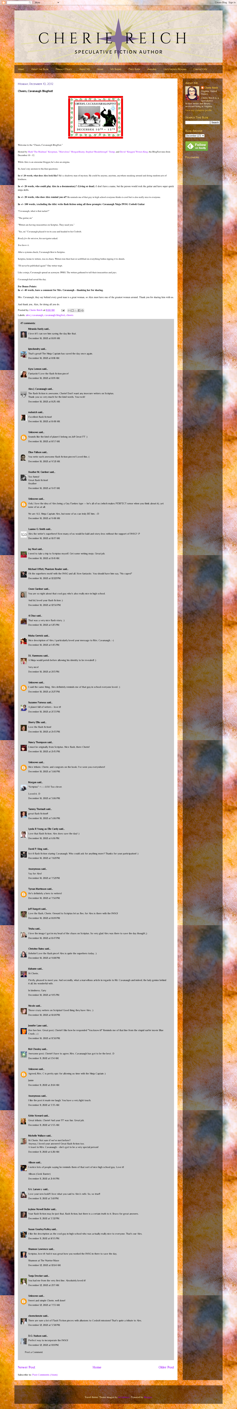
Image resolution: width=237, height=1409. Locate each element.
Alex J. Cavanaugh (37, 388)
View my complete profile (198, 110)
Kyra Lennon (34, 368)
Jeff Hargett (34, 908)
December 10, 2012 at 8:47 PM (44, 938)
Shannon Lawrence (38, 1249)
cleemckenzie (35, 1315)
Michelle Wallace (37, 1135)
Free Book (134, 69)
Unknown (33, 432)
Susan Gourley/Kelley (39, 1229)
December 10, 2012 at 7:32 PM (44, 878)
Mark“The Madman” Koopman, (43, 151)
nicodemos (124, 1397)
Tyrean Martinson (37, 888)
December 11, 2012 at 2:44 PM (43, 1178)
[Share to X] (76, 310)
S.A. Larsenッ (35, 1189)
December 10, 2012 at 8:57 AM (44, 441)
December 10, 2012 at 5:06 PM (44, 818)
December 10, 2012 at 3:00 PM (44, 771)
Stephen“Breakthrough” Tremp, (100, 151)
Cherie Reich (211, 87)
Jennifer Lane (35, 1025)
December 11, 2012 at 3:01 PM (43, 1198)
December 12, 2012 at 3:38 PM (44, 1325)
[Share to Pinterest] (82, 310)
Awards (151, 69)
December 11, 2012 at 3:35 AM (43, 1105)
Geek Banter (43, 1173)
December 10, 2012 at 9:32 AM (44, 461)
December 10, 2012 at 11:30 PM (44, 1038)
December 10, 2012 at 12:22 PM (44, 578)
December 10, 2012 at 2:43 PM (44, 731)
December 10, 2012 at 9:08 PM (44, 957)
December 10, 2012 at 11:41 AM (43, 558)
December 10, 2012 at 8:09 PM (44, 918)
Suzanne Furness (37, 702)
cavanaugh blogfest (54, 315)
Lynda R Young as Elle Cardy (43, 828)
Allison (31, 1162)
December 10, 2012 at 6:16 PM (43, 838)
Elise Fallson (34, 452)
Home (21, 69)
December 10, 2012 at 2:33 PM (44, 711)
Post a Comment (34, 1352)
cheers (69, 315)
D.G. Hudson (34, 1335)
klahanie (32, 968)
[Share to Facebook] (79, 310)
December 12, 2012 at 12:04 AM (44, 1265)
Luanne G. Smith (36, 529)
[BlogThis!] (72, 310)
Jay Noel (32, 549)
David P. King (35, 848)
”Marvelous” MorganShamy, (71, 151)
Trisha (31, 928)
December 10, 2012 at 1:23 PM (43, 624)
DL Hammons (35, 655)
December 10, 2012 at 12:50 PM (44, 605)
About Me (84, 69)
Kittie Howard (35, 1115)
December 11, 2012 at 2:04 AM (43, 1085)
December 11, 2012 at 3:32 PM (43, 1218)
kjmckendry (34, 348)
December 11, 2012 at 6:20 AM (43, 1151)
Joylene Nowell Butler (39, 1209)
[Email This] (69, 310)
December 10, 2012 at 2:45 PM (44, 751)
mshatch (32, 412)
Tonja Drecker (35, 1275)
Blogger (148, 1397)
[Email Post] (62, 310)
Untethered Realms (175, 69)
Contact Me (200, 69)
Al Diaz (32, 615)
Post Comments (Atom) (45, 1374)
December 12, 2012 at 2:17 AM (43, 1285)
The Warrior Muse (50, 1260)
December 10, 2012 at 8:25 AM (44, 401)
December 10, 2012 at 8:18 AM (43, 358)
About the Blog (39, 69)
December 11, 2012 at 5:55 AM (43, 1125)
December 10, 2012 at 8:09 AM (44, 338)
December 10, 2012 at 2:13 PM (43, 671)
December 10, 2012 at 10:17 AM (44, 538)
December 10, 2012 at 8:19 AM (43, 378)
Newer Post (26, 1367)
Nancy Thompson (37, 742)
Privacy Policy (64, 69)
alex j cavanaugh (34, 315)
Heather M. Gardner (38, 472)
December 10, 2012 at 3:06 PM (44, 798)
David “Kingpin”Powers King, (134, 151)
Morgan (32, 782)
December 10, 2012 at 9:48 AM (44, 518)
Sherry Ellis (34, 722)
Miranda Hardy (36, 328)
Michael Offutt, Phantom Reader (45, 569)
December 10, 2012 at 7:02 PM (44, 858)
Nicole (31, 1005)
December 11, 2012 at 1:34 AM (43, 1058)
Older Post (166, 1367)
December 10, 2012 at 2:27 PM (44, 691)
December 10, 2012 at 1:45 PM (43, 644)
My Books (116, 69)
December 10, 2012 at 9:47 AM (44, 488)
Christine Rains (36, 948)
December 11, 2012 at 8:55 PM (43, 1238)
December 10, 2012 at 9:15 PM (43, 995)
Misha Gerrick (35, 635)
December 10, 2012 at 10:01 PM (44, 1015)
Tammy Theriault (36, 809)
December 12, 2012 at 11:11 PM (43, 1345)
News (100, 69)
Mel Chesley (34, 1049)
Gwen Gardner (35, 588)
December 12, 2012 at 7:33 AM (44, 1305)
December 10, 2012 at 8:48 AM (44, 421)
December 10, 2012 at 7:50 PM (44, 898)
